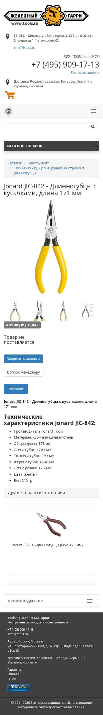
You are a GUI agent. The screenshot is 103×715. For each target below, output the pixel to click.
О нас (12, 678)
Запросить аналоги (23, 358)
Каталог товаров (24, 146)
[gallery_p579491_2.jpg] (39, 310)
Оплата (14, 674)
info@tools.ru (24, 47)
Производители (26, 600)
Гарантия (15, 669)
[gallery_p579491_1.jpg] (15, 310)
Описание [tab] (16, 389)
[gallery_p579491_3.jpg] (63, 310)
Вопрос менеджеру (23, 372)
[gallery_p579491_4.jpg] (87, 310)
